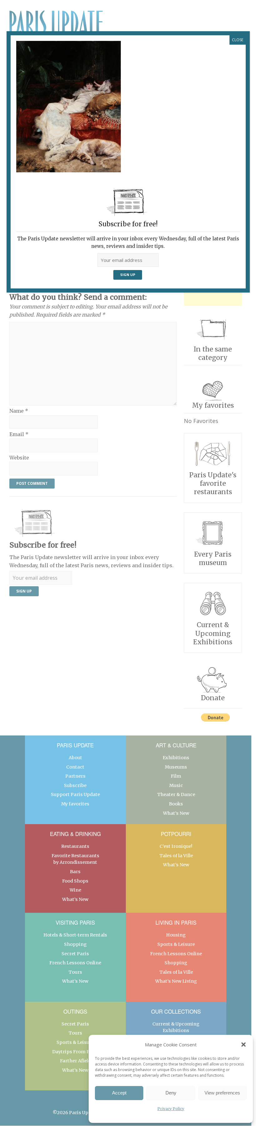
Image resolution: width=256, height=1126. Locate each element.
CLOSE (237, 39)
